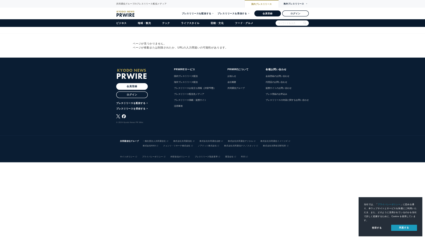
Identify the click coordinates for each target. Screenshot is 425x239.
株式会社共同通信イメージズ (274, 141)
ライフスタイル (190, 23)
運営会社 (229, 157)
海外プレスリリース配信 (186, 82)
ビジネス (121, 23)
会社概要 (231, 82)
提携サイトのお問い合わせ (279, 88)
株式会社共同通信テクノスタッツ (239, 146)
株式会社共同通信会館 (210, 141)
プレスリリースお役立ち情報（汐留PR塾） (195, 88)
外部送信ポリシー (178, 157)
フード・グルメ (244, 23)
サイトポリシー (127, 157)
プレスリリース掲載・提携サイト (190, 100)
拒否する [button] (377, 227)
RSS (243, 157)
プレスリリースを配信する (196, 13)
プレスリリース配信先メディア (189, 94)
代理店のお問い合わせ (276, 82)
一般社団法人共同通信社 (154, 141)
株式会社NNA (149, 146)
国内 (261, 4)
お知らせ (231, 76)
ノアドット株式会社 (207, 146)
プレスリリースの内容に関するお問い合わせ (287, 100)
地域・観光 (144, 23)
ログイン (295, 13)
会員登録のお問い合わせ (277, 76)
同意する (404, 227)
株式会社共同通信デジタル (240, 141)
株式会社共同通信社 (182, 141)
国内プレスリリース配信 (186, 76)
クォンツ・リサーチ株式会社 (176, 146)
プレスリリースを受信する (232, 13)
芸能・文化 (217, 23)
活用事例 (178, 106)
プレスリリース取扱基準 (206, 157)
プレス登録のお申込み (276, 94)
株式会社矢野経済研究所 (274, 146)
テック (166, 23)
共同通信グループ (236, 88)
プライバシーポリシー (389, 204)
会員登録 (267, 13)
